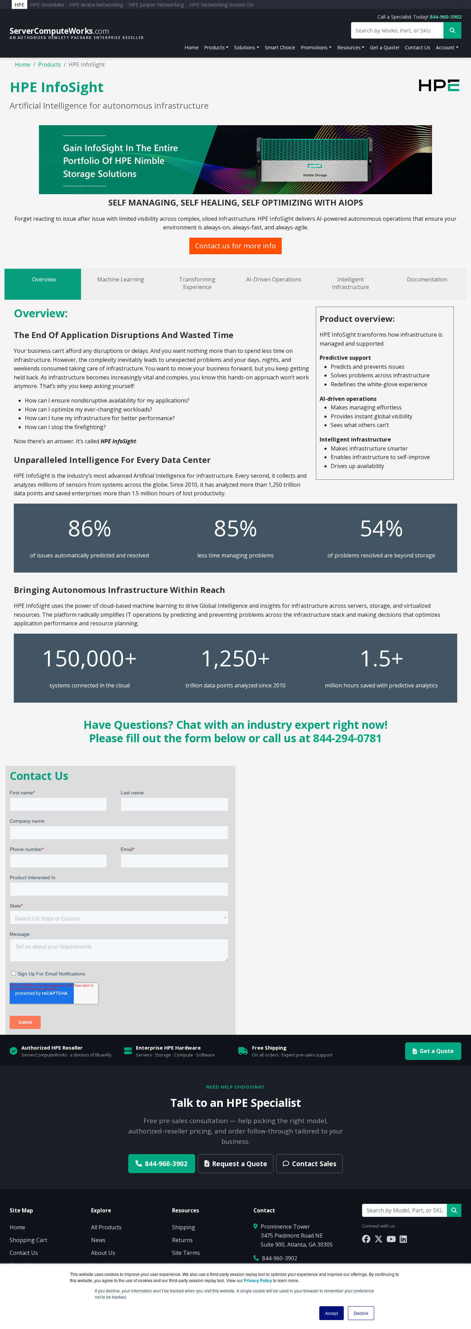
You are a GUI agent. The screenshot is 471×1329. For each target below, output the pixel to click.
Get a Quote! (384, 47)
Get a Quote (437, 1051)
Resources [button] (349, 47)
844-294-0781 (347, 738)
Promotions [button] (314, 47)
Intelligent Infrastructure (350, 283)
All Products (106, 1227)
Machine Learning (120, 279)
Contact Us (417, 47)
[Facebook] (366, 1238)
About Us (103, 1253)
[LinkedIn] (403, 1238)
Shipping (183, 1227)
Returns (182, 1240)
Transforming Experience (197, 283)
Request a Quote (239, 1163)
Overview (44, 279)
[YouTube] (391, 1238)
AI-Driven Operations (273, 279)
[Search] (454, 1210)
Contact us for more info (235, 245)
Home (191, 47)
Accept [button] (331, 1313)
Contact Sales (314, 1163)
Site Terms (186, 1253)
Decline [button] (361, 1313)
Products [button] (214, 47)
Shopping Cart (28, 1240)
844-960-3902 (445, 16)
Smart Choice (280, 47)
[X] (378, 1238)
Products (49, 64)
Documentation (427, 279)
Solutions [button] (244, 47)
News (98, 1240)
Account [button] (445, 47)
